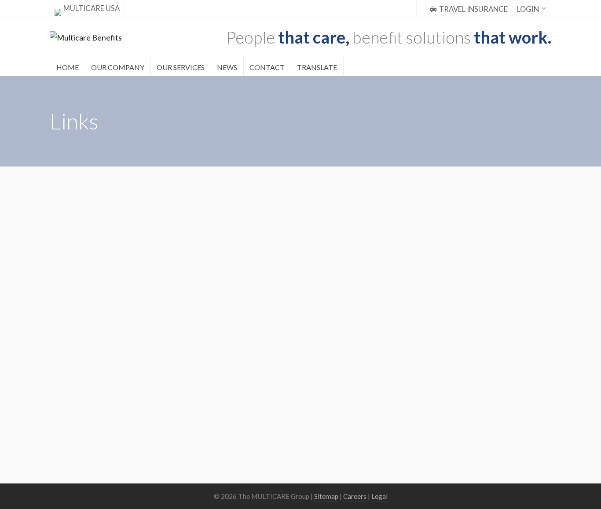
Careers (354, 496)
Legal (379, 496)
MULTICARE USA (91, 8)
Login (528, 9)
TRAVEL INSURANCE (473, 9)
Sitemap (326, 496)
